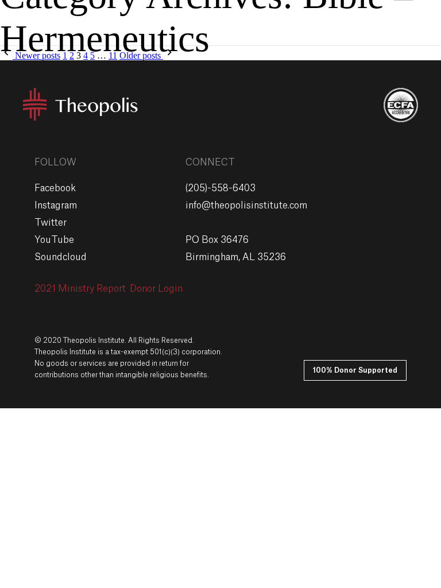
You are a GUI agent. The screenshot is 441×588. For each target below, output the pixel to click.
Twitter (50, 222)
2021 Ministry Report (80, 288)
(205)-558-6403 (220, 188)
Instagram (55, 205)
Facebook (55, 188)
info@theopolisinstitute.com (246, 205)
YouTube (54, 240)
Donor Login (156, 288)
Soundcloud (60, 257)
